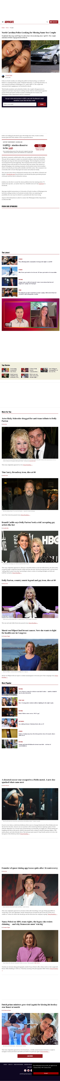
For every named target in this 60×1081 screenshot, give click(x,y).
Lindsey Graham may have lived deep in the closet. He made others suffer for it (37, 734)
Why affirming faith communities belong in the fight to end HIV (35, 262)
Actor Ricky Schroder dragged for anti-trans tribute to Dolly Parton (29, 419)
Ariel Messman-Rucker (7, 1010)
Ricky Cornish (5, 475)
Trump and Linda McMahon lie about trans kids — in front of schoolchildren (35, 745)
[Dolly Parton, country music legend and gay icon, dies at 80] (30, 602)
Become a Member (40, 145)
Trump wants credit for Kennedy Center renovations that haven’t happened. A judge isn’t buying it (36, 282)
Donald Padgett (9, 75)
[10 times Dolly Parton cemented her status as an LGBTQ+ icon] (24, 370)
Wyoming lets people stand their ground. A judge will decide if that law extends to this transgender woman (38, 293)
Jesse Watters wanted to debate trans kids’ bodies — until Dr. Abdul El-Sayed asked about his (38, 692)
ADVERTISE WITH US (28, 1064)
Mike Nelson (37, 963)
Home (3, 27)
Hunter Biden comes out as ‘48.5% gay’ (29, 713)
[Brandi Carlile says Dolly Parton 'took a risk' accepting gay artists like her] (30, 546)
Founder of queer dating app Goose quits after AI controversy (30, 868)
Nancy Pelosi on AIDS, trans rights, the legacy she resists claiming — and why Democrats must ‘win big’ (27, 923)
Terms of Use (47, 1067)
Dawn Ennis (5, 424)
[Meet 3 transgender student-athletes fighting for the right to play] (9, 701)
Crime (20, 290)
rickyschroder (32, 461)
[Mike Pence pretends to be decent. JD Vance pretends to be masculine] (9, 271)
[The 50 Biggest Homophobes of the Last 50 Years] (44, 370)
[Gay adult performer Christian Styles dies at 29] (9, 722)
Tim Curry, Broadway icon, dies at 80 (19, 472)
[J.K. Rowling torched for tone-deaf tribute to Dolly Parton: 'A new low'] (5, 370)
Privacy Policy (37, 1067)
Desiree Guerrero (6, 785)
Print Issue (21, 700)
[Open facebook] (25, 1070)
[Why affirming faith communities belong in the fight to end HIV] (9, 260)
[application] (30, 314)
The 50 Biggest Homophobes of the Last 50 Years (53, 371)
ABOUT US (10, 1064)
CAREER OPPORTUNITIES (18, 1064)
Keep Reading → (27, 465)
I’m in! (41, 104)
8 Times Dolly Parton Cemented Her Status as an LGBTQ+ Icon (33, 371)
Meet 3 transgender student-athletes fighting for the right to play (36, 703)
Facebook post (11, 174)
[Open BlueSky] (28, 1070)
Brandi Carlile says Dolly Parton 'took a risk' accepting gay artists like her (28, 523)
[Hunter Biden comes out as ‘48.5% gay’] (9, 712)
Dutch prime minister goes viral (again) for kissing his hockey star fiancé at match (29, 1005)
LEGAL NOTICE (30, 1067)
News (7, 27)
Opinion (20, 259)
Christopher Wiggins (6, 636)
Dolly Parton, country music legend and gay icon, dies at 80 (29, 580)
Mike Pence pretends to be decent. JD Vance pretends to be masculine (38, 272)
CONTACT (5, 1064)
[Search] (47, 22)
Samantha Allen (5, 528)
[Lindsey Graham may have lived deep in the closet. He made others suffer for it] (9, 733)
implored (41, 183)
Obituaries (21, 721)
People (12, 27)
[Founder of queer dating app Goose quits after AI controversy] (30, 889)
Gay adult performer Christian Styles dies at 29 (31, 724)
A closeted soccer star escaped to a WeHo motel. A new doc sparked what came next (28, 781)
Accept (46, 1073)
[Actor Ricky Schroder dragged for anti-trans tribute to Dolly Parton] (30, 442)
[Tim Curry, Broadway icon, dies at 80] (30, 494)
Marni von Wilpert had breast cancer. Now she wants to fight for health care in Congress (29, 631)
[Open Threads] (31, 1070)
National (21, 279)
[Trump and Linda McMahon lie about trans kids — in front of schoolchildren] (9, 744)
